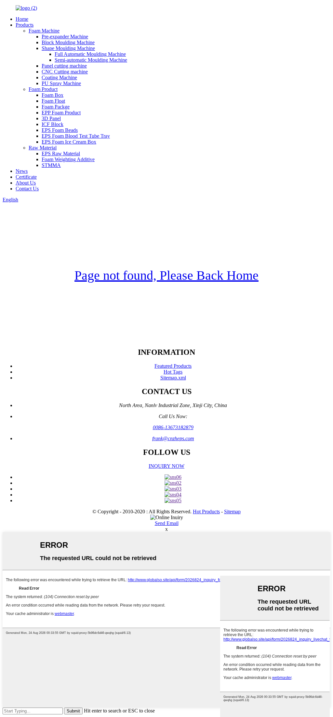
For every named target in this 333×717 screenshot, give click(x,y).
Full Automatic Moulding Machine (90, 54)
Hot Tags (173, 372)
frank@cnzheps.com (173, 438)
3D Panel (51, 118)
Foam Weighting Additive (68, 159)
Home (22, 19)
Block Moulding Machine (68, 42)
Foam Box (52, 95)
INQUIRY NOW (166, 466)
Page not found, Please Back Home (166, 275)
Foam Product (43, 89)
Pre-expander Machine (65, 36)
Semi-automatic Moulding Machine (91, 60)
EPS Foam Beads (60, 130)
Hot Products (206, 511)
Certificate (26, 177)
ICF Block (52, 124)
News (22, 171)
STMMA (51, 165)
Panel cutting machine (64, 66)
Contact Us (27, 188)
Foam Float (53, 101)
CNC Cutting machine (65, 71)
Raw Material (43, 147)
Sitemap (232, 511)
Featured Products (173, 366)
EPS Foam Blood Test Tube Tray (76, 136)
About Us (26, 183)
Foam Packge (56, 106)
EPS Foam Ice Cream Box (69, 142)
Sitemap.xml (173, 377)
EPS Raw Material (61, 153)
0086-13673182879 (173, 427)
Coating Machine (59, 77)
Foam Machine (44, 30)
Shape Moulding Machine (68, 48)
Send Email (167, 523)
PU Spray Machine (61, 83)
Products (24, 25)
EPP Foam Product (61, 112)
